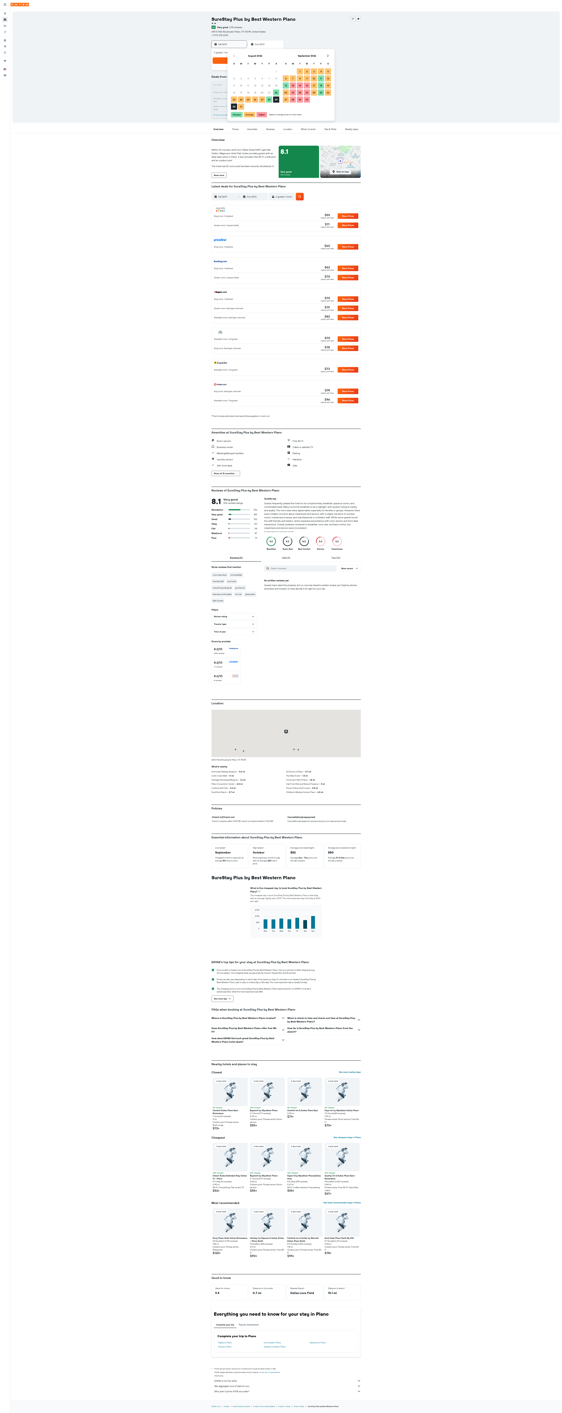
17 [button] (241, 92)
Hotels (226, 1406)
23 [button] (234, 99)
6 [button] (262, 78)
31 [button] (241, 106)
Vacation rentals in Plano (275, 1346)
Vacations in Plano (318, 1342)
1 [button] (276, 71)
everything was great (222, 587)
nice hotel (231, 581)
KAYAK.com (215, 1406)
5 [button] (255, 78)
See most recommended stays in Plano (342, 1202)
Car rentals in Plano (272, 1342)
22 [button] (276, 92)
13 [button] (262, 85)
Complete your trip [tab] (225, 1324)
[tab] (236, 558)
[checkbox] (226, 651)
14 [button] (269, 85)
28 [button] (269, 99)
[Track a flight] (5, 52)
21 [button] (269, 92)
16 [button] (234, 92)
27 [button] (262, 99)
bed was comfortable (222, 594)
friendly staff (218, 581)
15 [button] (276, 85)
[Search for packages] (5, 32)
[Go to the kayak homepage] (20, 4)
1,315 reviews (235, 27)
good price (240, 587)
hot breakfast (236, 575)
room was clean (220, 575)
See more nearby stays (350, 1072)
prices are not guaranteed (269, 1372)
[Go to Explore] (5, 46)
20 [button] (262, 92)
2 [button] (234, 78)
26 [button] (255, 99)
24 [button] (241, 99)
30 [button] (234, 106)
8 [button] (276, 78)
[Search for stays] (5, 20)
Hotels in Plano (225, 1346)
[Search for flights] (5, 13)
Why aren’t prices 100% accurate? (231, 1391)
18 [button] (248, 92)
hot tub (238, 594)
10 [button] (241, 85)
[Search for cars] (5, 26)
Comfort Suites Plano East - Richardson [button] (226, 1112)
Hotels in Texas (284, 1406)
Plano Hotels (299, 1406)
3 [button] (241, 78)
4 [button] (248, 78)
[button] (5, 4)
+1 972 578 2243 (219, 35)
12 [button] (255, 85)
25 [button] (248, 99)
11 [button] (248, 85)
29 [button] (276, 99)
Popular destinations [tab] (249, 1324)
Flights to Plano (225, 1342)
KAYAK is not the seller (225, 1380)
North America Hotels (241, 1406)
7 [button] (269, 78)
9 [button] (234, 85)
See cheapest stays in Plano (347, 1137)
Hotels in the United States (264, 1406)
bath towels (218, 600)
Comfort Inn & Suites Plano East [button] (302, 1110)
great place (250, 594)
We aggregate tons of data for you (231, 1386)
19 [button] (255, 92)
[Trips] (5, 61)
